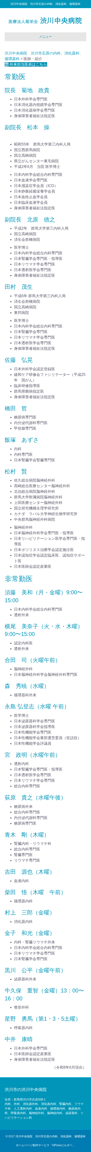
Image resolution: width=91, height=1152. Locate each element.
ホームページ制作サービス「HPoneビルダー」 (45, 1145)
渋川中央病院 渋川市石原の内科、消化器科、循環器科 (51, 1136)
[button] (26, 64)
